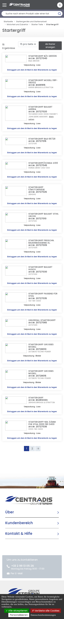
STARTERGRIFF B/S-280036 (42, 56)
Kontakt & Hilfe (18, 533)
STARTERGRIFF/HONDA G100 (43, 163)
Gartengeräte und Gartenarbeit (31, 21)
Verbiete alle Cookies (46, 610)
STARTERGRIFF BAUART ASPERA (40, 108)
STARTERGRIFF (35, 397)
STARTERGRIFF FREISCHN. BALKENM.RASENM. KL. (41, 241)
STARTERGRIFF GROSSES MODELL (40, 345)
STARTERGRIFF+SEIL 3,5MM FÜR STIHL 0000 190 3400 (42, 423)
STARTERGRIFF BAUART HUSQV (40, 268)
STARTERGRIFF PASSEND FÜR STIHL (42, 294)
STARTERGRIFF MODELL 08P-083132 (42, 81)
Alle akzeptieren (17, 610)
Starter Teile (37, 24)
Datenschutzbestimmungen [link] (43, 615)
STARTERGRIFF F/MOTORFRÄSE (36, 188)
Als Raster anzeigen (50, 46)
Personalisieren (19, 615)
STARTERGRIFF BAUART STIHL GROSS (43, 215)
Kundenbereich (19, 522)
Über (9, 512)
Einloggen (12, 70)
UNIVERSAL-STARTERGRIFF (42, 320)
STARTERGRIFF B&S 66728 (41, 138)
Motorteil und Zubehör (17, 24)
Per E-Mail (16, 573)
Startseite (8, 21)
